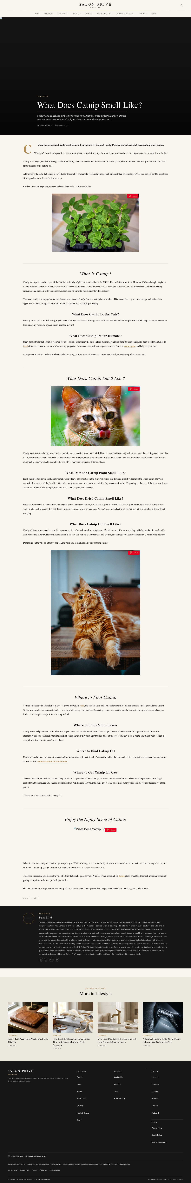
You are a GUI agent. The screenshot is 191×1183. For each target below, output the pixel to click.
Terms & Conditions (159, 1142)
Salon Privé (45, 917)
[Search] (181, 5)
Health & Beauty (125, 14)
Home (37, 14)
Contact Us (118, 1077)
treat (25, 346)
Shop (153, 14)
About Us (117, 1084)
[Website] (57, 960)
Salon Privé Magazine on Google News (33, 1156)
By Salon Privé (44, 126)
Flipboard (155, 1113)
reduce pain (129, 346)
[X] (46, 960)
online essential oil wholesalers (52, 761)
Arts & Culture (104, 14)
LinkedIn (155, 1106)
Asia (82, 705)
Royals (89, 14)
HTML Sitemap (119, 1099)
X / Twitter (155, 1091)
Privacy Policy (157, 1128)
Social (77, 14)
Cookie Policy (157, 1135)
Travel (143, 14)
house (122, 875)
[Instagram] (41, 960)
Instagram (155, 1077)
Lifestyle (63, 14)
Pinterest (155, 1099)
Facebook (155, 1084)
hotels (34, 898)
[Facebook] (51, 960)
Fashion (48, 14)
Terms (35, 1170)
